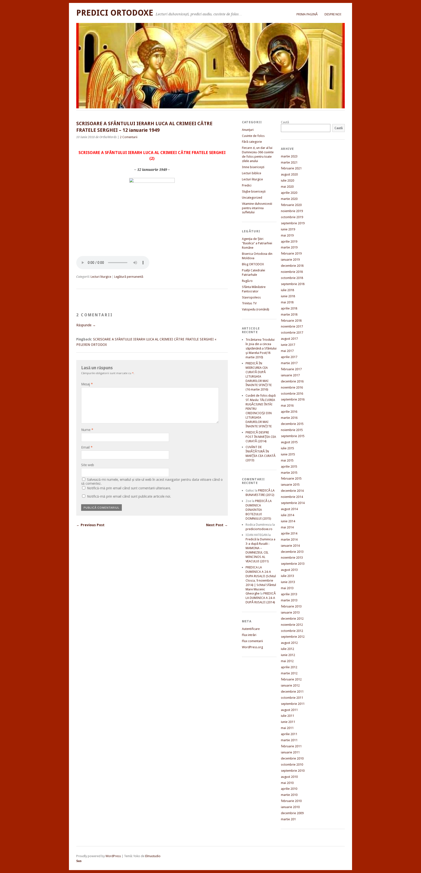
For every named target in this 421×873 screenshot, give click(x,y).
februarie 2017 (291, 369)
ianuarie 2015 (290, 484)
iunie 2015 (288, 454)
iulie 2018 (287, 290)
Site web (87, 465)
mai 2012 (287, 661)
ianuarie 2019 (290, 259)
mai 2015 (287, 460)
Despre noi (333, 14)
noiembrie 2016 (292, 387)
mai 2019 (287, 235)
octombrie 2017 (292, 332)
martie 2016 (289, 418)
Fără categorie (252, 142)
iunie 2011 (288, 722)
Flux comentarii (252, 641)
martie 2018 (289, 314)
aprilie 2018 (289, 308)
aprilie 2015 (289, 466)
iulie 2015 (287, 448)
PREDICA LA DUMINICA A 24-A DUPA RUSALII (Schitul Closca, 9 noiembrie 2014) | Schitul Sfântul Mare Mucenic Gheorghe (261, 580)
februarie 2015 (291, 478)
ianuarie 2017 (290, 375)
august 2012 (289, 643)
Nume (87, 430)
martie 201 (288, 819)
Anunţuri (248, 130)
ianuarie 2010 (290, 807)
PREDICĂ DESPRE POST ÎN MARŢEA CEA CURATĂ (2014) (261, 437)
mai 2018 (287, 302)
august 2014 (289, 509)
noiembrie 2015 (292, 430)
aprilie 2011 (289, 734)
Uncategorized (252, 197)
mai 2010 (287, 783)
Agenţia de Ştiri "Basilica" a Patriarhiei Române (257, 243)
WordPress (113, 856)
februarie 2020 (291, 205)
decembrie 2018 (292, 265)
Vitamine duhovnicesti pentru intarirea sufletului (257, 208)
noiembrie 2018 (292, 272)
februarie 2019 (291, 253)
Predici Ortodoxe (114, 13)
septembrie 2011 (293, 704)
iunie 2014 (288, 521)
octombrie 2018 (292, 278)
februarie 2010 (291, 801)
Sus (79, 861)
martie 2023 (289, 156)
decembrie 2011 (292, 691)
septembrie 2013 (293, 563)
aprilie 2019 (289, 241)
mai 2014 (287, 527)
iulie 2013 (287, 576)
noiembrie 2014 (292, 497)
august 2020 (289, 174)
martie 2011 (289, 740)
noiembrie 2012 (292, 625)
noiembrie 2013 (292, 557)
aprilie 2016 (289, 411)
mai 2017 (287, 351)
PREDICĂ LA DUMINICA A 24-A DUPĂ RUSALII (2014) (261, 598)
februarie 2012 (291, 679)
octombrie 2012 (292, 631)
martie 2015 (289, 472)
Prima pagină (307, 14)
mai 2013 (287, 588)
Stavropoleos (251, 297)
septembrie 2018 (293, 284)
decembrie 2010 (292, 758)
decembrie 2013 (292, 552)
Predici (246, 185)
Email (87, 447)
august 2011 (289, 710)
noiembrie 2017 (292, 326)
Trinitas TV (249, 303)
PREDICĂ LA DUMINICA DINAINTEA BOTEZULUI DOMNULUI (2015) (259, 509)
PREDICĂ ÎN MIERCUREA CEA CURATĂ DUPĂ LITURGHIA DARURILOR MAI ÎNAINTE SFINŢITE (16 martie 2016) (259, 376)
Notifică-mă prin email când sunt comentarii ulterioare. (129, 488)
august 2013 (289, 570)
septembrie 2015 (293, 436)
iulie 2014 (287, 515)
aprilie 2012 (289, 667)
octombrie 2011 (292, 697)
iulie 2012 (287, 649)
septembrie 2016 (293, 399)
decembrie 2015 (292, 424)
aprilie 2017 (289, 357)
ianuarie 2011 (290, 752)
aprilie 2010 (289, 789)
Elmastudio (153, 856)
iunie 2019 (288, 229)
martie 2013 (289, 600)
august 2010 (289, 777)
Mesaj (87, 384)
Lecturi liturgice (101, 276)
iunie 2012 (288, 655)
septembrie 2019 (293, 223)
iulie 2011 (287, 716)
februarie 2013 (291, 606)
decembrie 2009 (292, 813)
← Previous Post (90, 525)
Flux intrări (249, 635)
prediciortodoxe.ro (259, 529)
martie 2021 (289, 162)
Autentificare (251, 629)
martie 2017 (289, 363)
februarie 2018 (291, 320)
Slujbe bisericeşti (254, 191)
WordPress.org (252, 647)
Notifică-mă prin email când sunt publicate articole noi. (129, 496)
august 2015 (289, 442)
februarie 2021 (291, 168)
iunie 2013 (288, 582)
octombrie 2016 (292, 393)
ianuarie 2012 (290, 685)
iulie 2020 (287, 180)
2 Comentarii (128, 137)
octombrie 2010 (292, 764)
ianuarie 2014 (290, 545)
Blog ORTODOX (253, 264)
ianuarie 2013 (290, 612)
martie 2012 (289, 673)
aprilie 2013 (289, 594)
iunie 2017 (288, 345)
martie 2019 (289, 247)
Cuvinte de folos (253, 136)
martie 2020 (289, 199)
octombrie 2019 (292, 217)
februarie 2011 (291, 746)
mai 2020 (287, 186)
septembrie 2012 (293, 636)
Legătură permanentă (128, 276)
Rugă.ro (247, 281)
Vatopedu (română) (255, 309)
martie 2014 (289, 539)
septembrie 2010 (293, 770)
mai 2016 (287, 405)
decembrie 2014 (292, 491)
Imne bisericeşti (253, 167)
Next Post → (217, 525)
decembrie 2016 (292, 381)
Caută (285, 122)
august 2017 (289, 338)
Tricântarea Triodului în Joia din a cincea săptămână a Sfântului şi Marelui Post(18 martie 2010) (261, 348)
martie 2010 (289, 795)
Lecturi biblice (251, 173)
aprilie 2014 (289, 533)
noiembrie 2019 (292, 211)
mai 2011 (287, 728)
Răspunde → (86, 325)
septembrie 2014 (293, 503)
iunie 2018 (288, 296)
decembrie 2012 (292, 618)
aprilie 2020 (289, 193)
